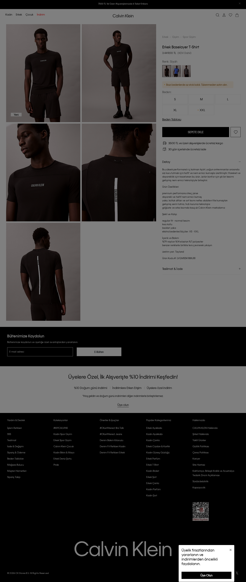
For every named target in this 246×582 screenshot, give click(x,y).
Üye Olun (206, 575)
